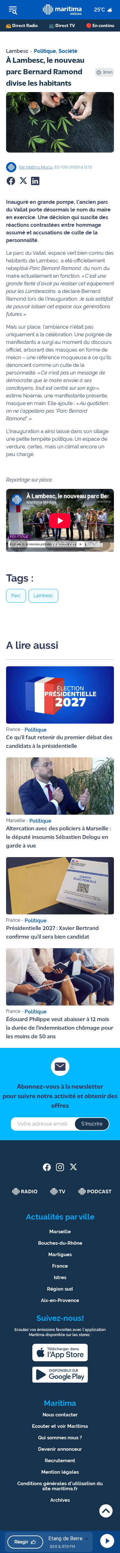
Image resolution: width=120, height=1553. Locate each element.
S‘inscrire (91, 1124)
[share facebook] (47, 1167)
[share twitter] (73, 1167)
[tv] (58, 1191)
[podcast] (95, 1191)
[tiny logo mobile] (62, 9)
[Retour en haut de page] (106, 1511)
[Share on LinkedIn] (35, 181)
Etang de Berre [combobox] (65, 1538)
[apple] (60, 1352)
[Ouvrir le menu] (21, 10)
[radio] (25, 1191)
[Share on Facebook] (11, 181)
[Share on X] (23, 181)
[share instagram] (60, 1167)
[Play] (107, 1541)
